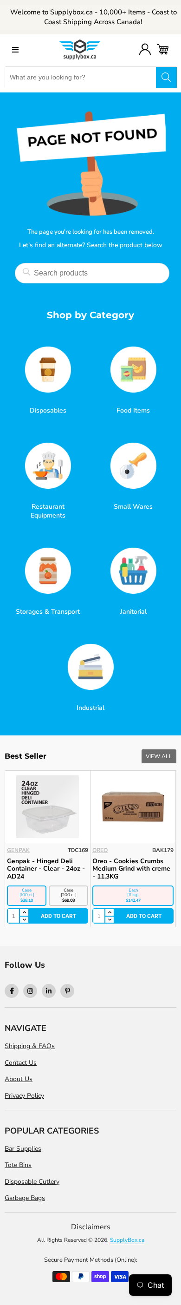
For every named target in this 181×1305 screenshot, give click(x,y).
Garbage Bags (25, 1198)
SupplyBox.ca (127, 1240)
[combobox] (80, 77)
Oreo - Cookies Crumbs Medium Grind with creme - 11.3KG (131, 869)
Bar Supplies (23, 1148)
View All (159, 756)
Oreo (100, 850)
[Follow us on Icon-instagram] (30, 991)
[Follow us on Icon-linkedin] (49, 991)
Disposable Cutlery (32, 1181)
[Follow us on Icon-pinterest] (67, 991)
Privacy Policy (24, 1095)
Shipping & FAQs (30, 1046)
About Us (18, 1079)
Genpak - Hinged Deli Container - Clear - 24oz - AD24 (46, 869)
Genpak (18, 850)
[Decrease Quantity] (23, 920)
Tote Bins (18, 1165)
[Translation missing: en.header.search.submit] (166, 77)
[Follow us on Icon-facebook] (12, 991)
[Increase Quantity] (23, 913)
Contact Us (21, 1062)
